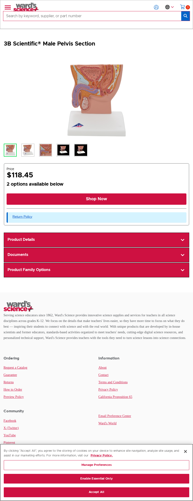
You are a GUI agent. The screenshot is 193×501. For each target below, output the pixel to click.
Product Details (21, 240)
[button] (156, 7)
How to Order (13, 389)
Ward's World (107, 423)
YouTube (10, 435)
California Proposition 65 (115, 397)
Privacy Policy (108, 389)
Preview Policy (14, 397)
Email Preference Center (114, 416)
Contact (103, 375)
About (102, 367)
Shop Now (96, 199)
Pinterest (9, 442)
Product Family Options (29, 270)
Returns (9, 382)
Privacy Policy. (102, 455)
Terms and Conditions (113, 382)
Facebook (10, 420)
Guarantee (10, 375)
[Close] (185, 451)
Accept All (96, 492)
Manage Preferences (96, 465)
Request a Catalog (15, 367)
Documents (18, 255)
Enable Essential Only (96, 478)
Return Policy (22, 216)
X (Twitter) (11, 428)
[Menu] (7, 7)
